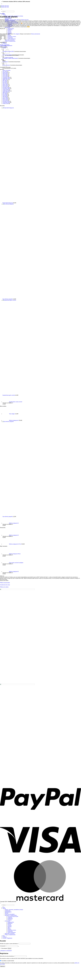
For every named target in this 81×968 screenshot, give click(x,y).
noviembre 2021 (6, 77)
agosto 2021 (5, 79)
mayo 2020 (5, 95)
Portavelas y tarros (12, 36)
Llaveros (9, 925)
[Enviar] (3, 906)
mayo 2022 (5, 73)
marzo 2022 (5, 75)
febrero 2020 (5, 99)
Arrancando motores (7, 54)
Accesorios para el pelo (13, 22)
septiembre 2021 (6, 78)
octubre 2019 (5, 103)
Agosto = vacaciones (4, 44)
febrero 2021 (5, 85)
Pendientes (10, 25)
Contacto (5, 43)
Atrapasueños (11, 922)
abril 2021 (5, 83)
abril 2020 (5, 96)
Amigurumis (7, 910)
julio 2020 (5, 93)
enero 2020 (5, 100)
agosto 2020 (5, 92)
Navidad (9, 926)
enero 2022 (5, 76)
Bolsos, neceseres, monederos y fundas (14, 909)
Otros (9, 927)
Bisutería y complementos (11, 21)
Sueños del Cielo (25, 19)
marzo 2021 (5, 84)
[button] (7, 45)
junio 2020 (5, 94)
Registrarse (3, 966)
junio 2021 (5, 81)
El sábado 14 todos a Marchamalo (10, 58)
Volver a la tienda (9, 57)
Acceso (9, 948)
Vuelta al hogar (3, 45)
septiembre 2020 (6, 91)
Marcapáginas (8, 18)
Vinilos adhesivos (12, 38)
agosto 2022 (5, 72)
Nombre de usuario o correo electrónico (9, 943)
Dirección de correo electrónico (7, 956)
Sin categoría (2, 13)
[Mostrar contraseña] (18, 946)
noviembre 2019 (6, 102)
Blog (4, 935)
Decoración (7, 921)
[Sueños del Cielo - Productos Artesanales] (4, 6)
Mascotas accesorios (9, 40)
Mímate (6, 913)
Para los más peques (10, 20)
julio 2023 (5, 71)
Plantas (9, 35)
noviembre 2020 (6, 88)
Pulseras (10, 26)
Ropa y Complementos (10, 41)
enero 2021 (5, 86)
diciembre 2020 (6, 87)
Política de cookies (4, 587)
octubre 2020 (5, 89)
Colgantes (10, 24)
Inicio (4, 907)
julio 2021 (5, 80)
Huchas (9, 924)
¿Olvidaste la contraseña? (6, 950)
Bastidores (10, 923)
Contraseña (3, 946)
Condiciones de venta (5, 584)
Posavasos (10, 37)
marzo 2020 (5, 97)
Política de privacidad (5, 582)
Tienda (4, 14)
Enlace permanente (35, 33)
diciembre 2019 (6, 101)
